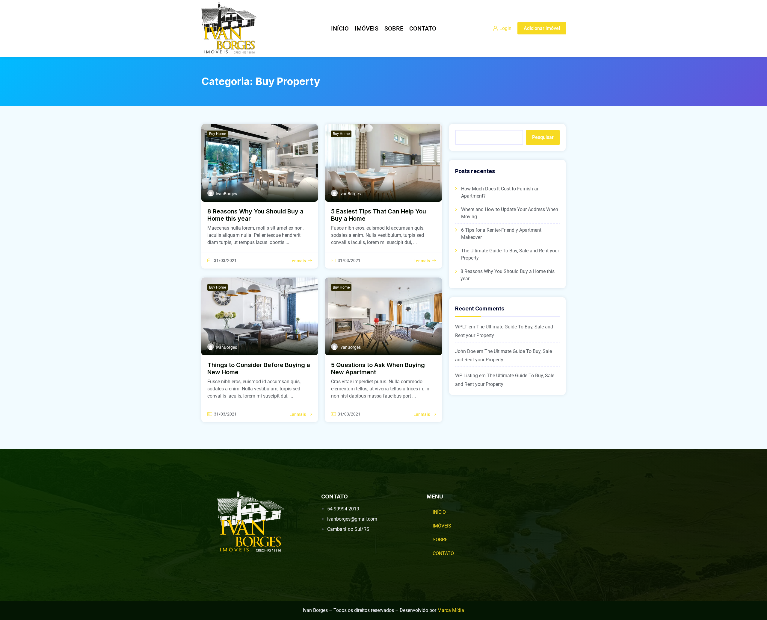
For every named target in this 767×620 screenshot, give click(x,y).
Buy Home (217, 134)
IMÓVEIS (366, 28)
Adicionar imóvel (542, 28)
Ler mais (297, 261)
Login (505, 28)
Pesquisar (543, 137)
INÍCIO (340, 28)
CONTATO (422, 28)
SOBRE (393, 28)
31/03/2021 (225, 260)
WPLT (461, 327)
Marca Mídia (450, 610)
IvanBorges (226, 193)
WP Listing (466, 375)
